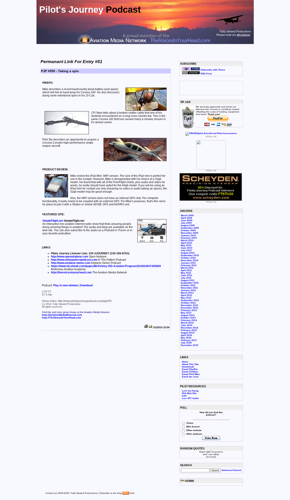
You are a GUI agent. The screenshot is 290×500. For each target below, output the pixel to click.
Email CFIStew (190, 371)
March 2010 (187, 240)
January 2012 (188, 290)
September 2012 (190, 300)
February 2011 (189, 265)
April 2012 (186, 295)
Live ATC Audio (190, 398)
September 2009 (190, 228)
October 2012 (188, 302)
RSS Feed (206, 73)
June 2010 (186, 248)
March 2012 (187, 293)
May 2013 (186, 312)
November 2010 (189, 260)
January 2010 (188, 235)
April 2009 (186, 218)
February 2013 (189, 310)
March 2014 (187, 322)
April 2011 (186, 270)
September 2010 (190, 255)
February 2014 (189, 320)
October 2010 (188, 258)
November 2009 (189, 233)
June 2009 (186, 220)
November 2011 (189, 288)
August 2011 (187, 280)
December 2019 (189, 345)
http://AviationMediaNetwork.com (62, 315)
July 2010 (186, 250)
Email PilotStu (190, 369)
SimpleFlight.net (52, 220)
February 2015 (189, 330)
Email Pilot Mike (191, 374)
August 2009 (188, 225)
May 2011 (186, 273)
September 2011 (190, 283)
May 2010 (186, 245)
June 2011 (186, 275)
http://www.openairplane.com (69, 256)
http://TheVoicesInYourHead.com (61, 317)
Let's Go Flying (190, 391)
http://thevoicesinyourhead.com (71, 272)
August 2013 (188, 315)
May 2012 (186, 298)
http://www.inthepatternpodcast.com (74, 259)
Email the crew (190, 376)
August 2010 (188, 253)
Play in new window (66, 285)
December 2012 (189, 307)
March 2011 (187, 268)
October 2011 (188, 285)
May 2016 (186, 337)
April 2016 (186, 335)
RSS (125, 493)
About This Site (190, 364)
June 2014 (186, 325)
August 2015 (188, 332)
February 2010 (189, 238)
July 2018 (186, 342)
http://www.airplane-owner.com (70, 263)
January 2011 (188, 263)
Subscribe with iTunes (212, 70)
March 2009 (187, 215)
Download (86, 285)
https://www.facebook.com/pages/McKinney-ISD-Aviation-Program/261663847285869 (106, 266)
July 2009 (186, 223)
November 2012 (189, 305)
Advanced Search (231, 470)
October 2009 (188, 230)
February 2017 (189, 340)
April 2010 (186, 243)
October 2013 (188, 317)
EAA (184, 396)
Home (185, 361)
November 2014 (189, 327)
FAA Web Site (189, 393)
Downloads (188, 366)
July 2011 (186, 278)
